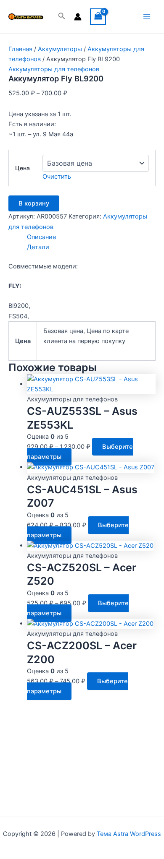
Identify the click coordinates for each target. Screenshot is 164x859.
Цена (22, 168)
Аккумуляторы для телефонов (53, 69)
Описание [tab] (41, 237)
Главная (20, 49)
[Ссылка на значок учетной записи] (78, 17)
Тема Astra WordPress (129, 834)
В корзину (34, 203)
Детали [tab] (38, 247)
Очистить (56, 176)
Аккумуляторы (60, 49)
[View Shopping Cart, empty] (98, 16)
